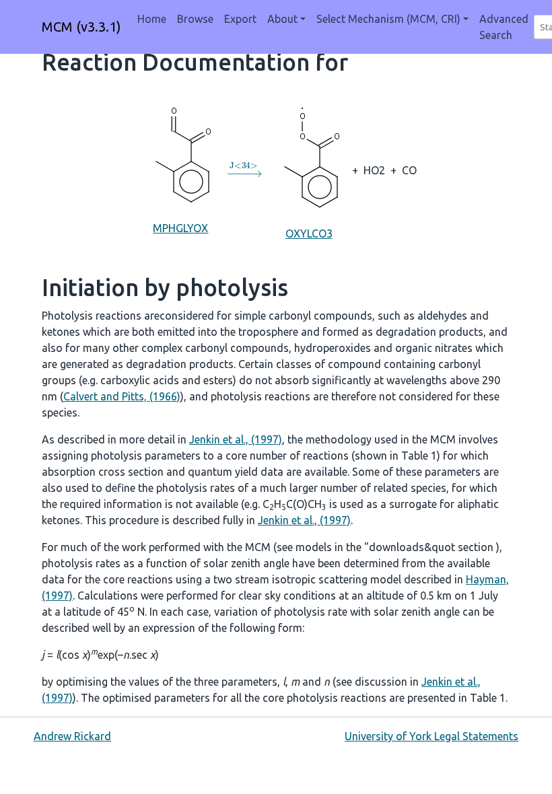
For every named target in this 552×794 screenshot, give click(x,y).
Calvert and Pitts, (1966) (121, 396)
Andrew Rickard (72, 736)
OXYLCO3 (309, 233)
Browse (195, 19)
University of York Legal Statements (431, 736)
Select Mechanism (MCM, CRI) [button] (388, 19)
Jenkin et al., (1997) (235, 439)
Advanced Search (503, 27)
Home (151, 19)
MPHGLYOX (180, 228)
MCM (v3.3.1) (81, 26)
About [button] (282, 19)
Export (240, 19)
